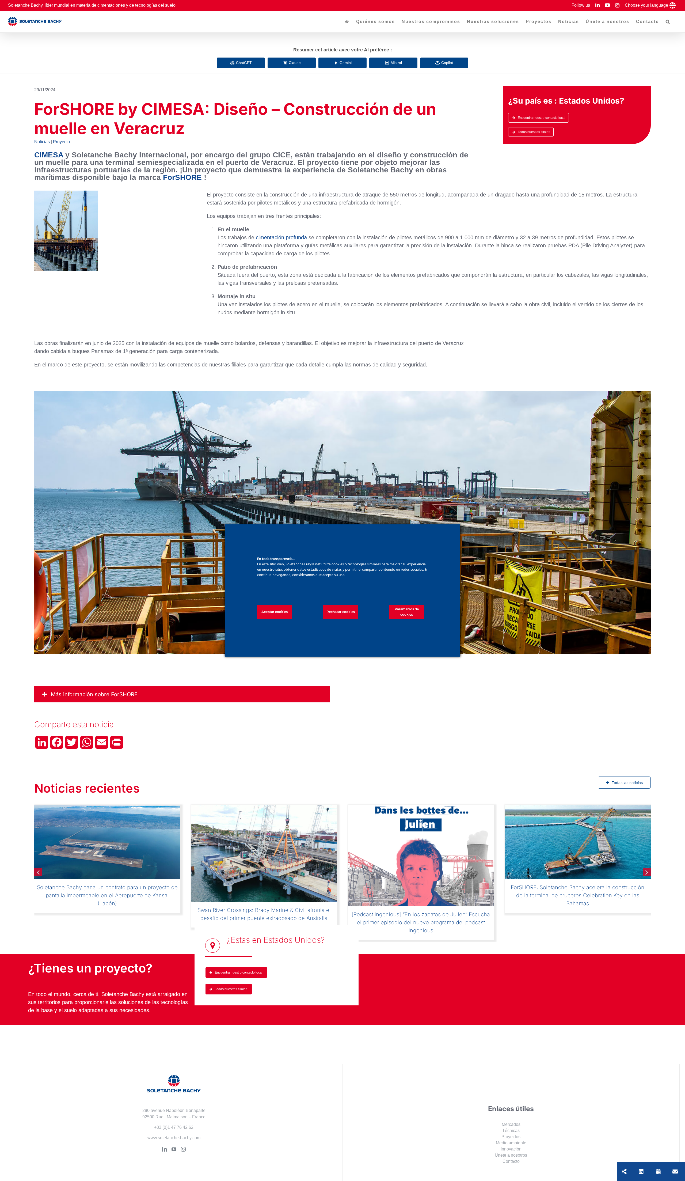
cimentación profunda (281, 237)
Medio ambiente (511, 1126)
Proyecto (61, 141)
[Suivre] (641, 1171)
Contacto (511, 1145)
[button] (668, 21)
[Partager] (624, 1171)
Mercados (511, 1108)
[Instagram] (183, 1132)
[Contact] (675, 1171)
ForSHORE (182, 177)
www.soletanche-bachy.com (173, 1121)
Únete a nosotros (511, 1139)
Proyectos (510, 1120)
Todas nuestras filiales (534, 132)
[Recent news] (658, 1171)
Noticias (42, 141)
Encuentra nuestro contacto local (541, 118)
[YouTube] (174, 1132)
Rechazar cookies (340, 612)
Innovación (511, 1132)
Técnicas (511, 1114)
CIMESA (48, 155)
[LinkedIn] (164, 1132)
